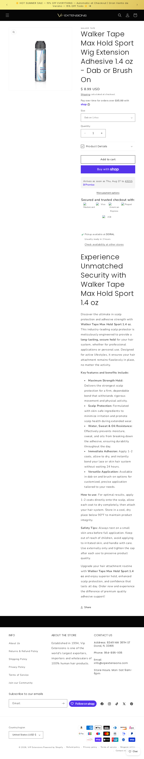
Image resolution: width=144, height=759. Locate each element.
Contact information (125, 750)
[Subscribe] (63, 703)
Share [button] (87, 607)
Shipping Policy (18, 659)
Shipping (85, 94)
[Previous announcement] (7, 5)
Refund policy (73, 747)
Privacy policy (90, 747)
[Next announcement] (137, 5)
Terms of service (109, 747)
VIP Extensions (35, 747)
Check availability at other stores (104, 244)
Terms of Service (19, 675)
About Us (14, 643)
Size (83, 110)
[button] (7, 15)
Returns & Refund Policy (23, 651)
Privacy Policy (17, 667)
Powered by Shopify (53, 747)
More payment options (108, 192)
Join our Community (21, 683)
